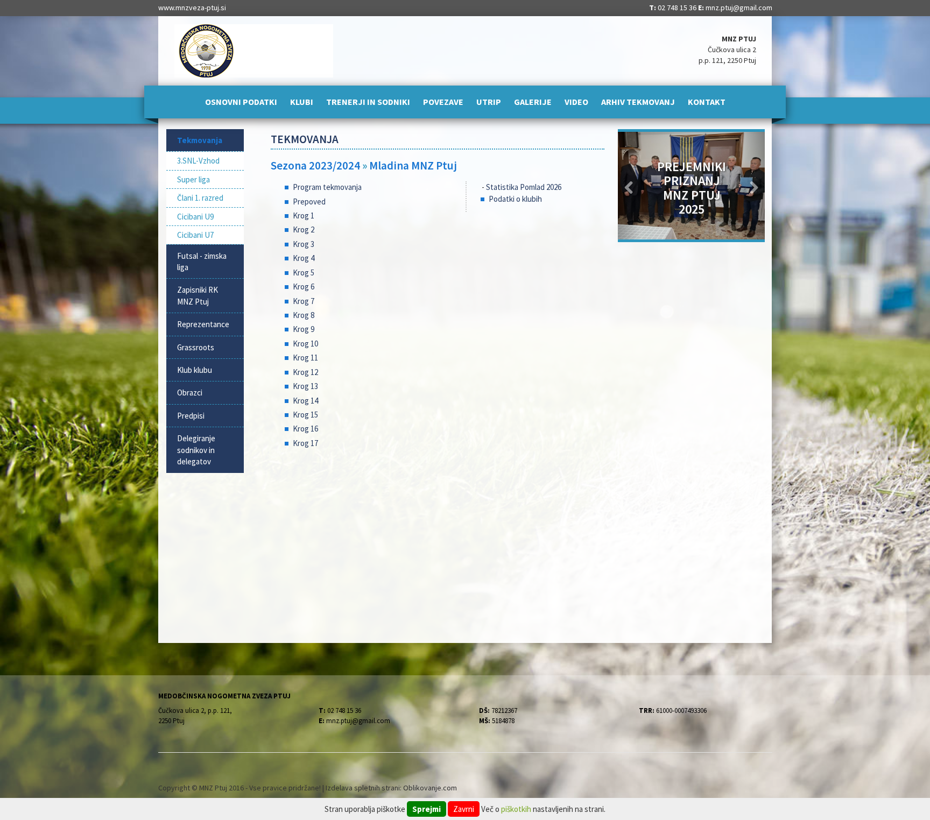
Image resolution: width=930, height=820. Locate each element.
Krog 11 (305, 357)
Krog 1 (303, 215)
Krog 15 (305, 414)
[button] (629, 185)
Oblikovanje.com (430, 788)
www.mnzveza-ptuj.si (192, 7)
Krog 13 (305, 386)
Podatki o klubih (515, 199)
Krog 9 (303, 329)
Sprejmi (426, 809)
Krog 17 (305, 443)
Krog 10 (305, 343)
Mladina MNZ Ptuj (413, 165)
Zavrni (463, 809)
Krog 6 (303, 286)
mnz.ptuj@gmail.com (739, 7)
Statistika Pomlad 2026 (523, 187)
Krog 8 (303, 315)
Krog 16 (305, 428)
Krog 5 (303, 272)
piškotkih (516, 809)
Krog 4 (303, 258)
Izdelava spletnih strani (363, 788)
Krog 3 (303, 244)
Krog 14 (305, 400)
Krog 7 (303, 301)
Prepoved (309, 201)
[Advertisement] (438, 543)
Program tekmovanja (327, 187)
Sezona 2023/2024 (315, 165)
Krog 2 (303, 229)
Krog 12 (305, 372)
